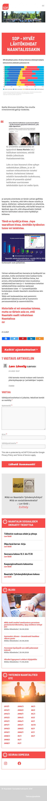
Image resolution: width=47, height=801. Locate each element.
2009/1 (7, 743)
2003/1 (20, 725)
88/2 (33, 710)
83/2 (33, 717)
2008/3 (21, 706)
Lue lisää (7, 536)
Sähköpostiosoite (9, 443)
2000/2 (20, 728)
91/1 (19, 743)
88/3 (33, 706)
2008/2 (20, 710)
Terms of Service (24, 455)
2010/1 (6, 732)
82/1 (33, 728)
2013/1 (6, 710)
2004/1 (20, 721)
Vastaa (11, 385)
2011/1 (6, 725)
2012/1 (6, 721)
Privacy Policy (7, 455)
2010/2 (7, 728)
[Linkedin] (31, 338)
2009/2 (7, 740)
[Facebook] (6, 338)
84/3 (33, 714)
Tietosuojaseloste (33, 796)
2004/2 (20, 717)
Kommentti (7, 405)
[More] (40, 338)
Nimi (4, 434)
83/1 (33, 721)
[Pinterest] (23, 338)
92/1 (19, 740)
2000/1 (20, 732)
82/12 (33, 725)
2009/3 (7, 736)
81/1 (33, 732)
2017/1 (6, 706)
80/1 (33, 736)
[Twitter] (14, 338)
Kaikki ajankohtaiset (21, 349)
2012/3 (7, 714)
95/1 (19, 736)
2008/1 (20, 714)
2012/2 (6, 717)
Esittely (23, 507)
